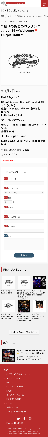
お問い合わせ (12, 407)
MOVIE (9, 403)
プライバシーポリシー (16, 411)
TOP (6, 370)
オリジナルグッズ (14, 378)
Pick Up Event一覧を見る (22, 332)
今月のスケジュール (15, 395)
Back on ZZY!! (6, 293)
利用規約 (28, 433)
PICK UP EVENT (13, 399)
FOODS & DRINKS (14, 386)
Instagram (30, 418)
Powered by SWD (14, 423)
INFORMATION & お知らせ (18, 374)
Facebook (24, 418)
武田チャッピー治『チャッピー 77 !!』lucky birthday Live (24, 318)
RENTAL (10, 382)
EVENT (9, 391)
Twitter (18, 418)
